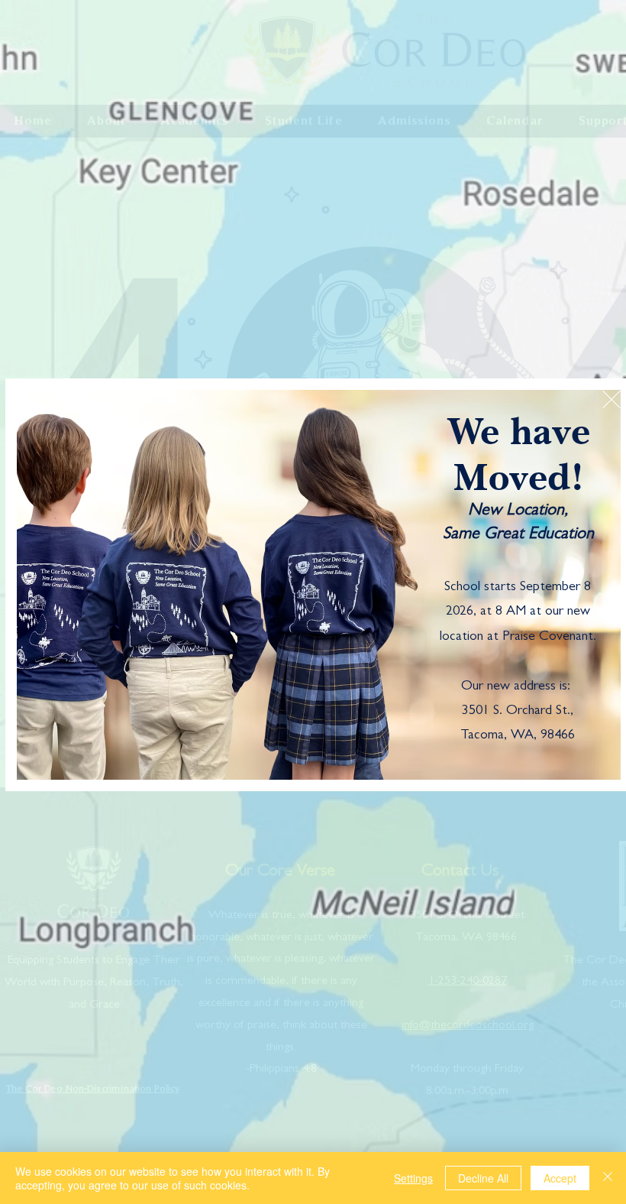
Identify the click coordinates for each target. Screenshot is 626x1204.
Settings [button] (413, 1178)
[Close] (608, 1178)
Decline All (483, 1178)
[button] (611, 399)
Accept (560, 1178)
